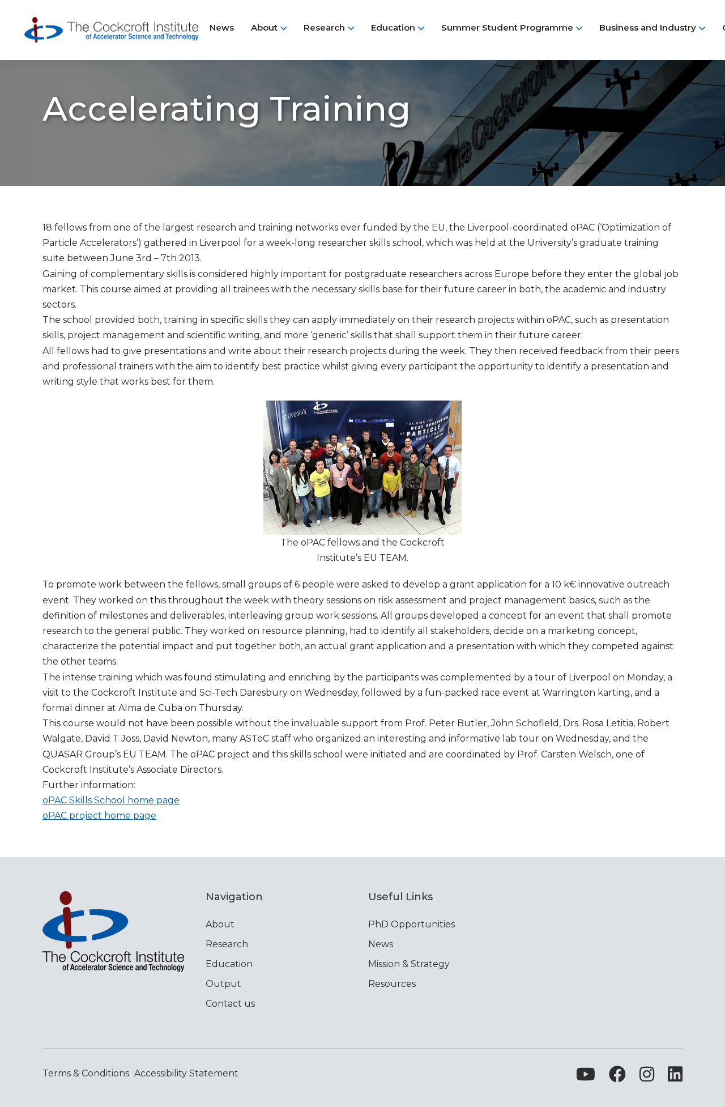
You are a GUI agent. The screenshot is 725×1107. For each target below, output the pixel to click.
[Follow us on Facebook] (617, 1077)
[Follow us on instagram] (646, 1077)
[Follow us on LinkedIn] (675, 1077)
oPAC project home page (99, 815)
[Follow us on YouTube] (585, 1077)
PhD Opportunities (411, 924)
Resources (392, 983)
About (220, 924)
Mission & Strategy (409, 964)
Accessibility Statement (186, 1073)
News (380, 944)
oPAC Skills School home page (111, 800)
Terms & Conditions (85, 1073)
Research (227, 944)
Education (229, 964)
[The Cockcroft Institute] (111, 30)
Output (223, 983)
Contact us (230, 1003)
